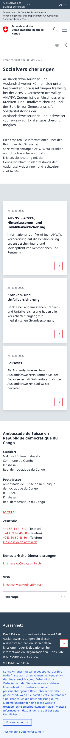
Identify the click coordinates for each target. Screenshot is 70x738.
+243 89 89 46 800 (16, 533)
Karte (7, 512)
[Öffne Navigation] (64, 29)
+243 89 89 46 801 (16, 538)
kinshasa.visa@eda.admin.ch (23, 585)
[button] (64, 643)
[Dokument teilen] (65, 45)
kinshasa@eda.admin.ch (20, 542)
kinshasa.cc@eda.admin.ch (22, 563)
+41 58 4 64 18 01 (15, 529)
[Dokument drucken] (57, 45)
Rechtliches (10, 714)
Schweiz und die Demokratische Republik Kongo (28, 29)
